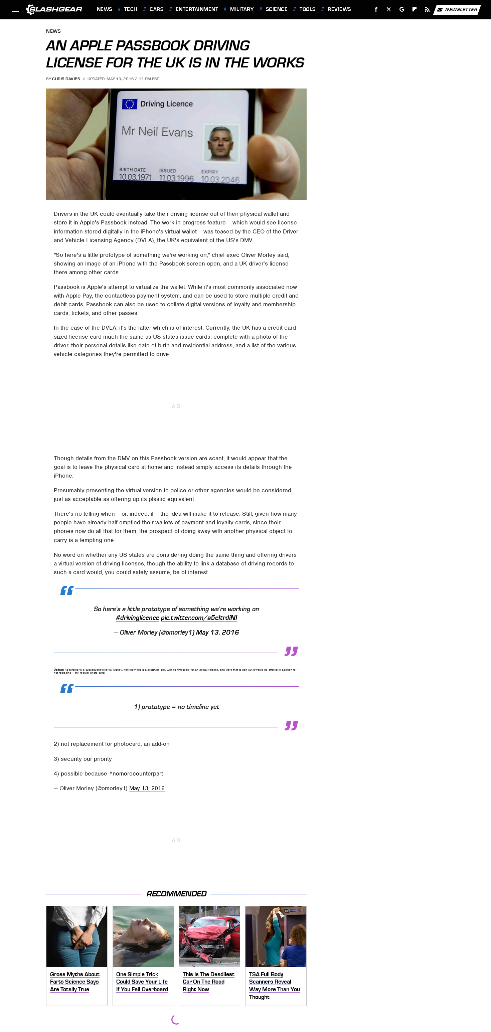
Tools (307, 9)
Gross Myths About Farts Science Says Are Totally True (75, 982)
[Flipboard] (415, 9)
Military (242, 9)
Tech (131, 9)
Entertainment (197, 9)
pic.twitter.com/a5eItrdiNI (199, 618)
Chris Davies (66, 78)
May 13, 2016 (217, 632)
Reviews (339, 9)
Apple (87, 222)
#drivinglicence (137, 618)
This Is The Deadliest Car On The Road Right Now (208, 982)
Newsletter (461, 9)
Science (277, 9)
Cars (156, 9)
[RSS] (427, 9)
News (104, 9)
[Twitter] (388, 9)
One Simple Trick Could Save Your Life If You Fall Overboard (142, 982)
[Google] (401, 9)
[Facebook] (376, 9)
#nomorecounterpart (136, 773)
